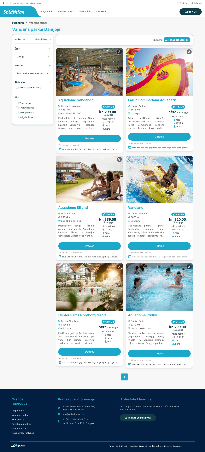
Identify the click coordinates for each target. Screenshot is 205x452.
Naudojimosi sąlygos (23, 432)
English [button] (183, 3)
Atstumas (20, 82)
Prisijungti (197, 3)
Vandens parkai (65, 11)
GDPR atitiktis (19, 428)
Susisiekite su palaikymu (138, 417)
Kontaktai (101, 11)
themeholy (157, 446)
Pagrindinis (47, 11)
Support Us (190, 11)
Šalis (17, 48)
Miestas (19, 65)
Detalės (89, 138)
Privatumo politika (21, 424)
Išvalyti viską (41, 39)
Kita (17, 97)
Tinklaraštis (85, 11)
